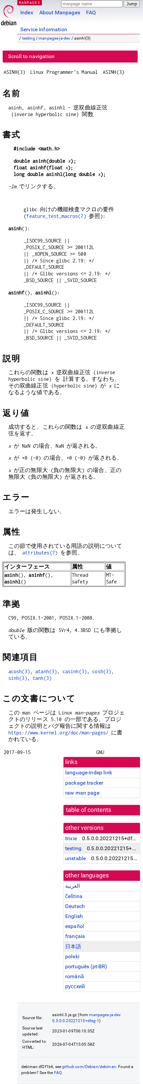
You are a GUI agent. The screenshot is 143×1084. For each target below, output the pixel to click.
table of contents (88, 810)
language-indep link (88, 772)
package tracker (84, 783)
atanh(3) (46, 671)
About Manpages (59, 12)
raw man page (82, 793)
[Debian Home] (8, 13)
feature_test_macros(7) (56, 216)
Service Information (43, 29)
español (74, 926)
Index (26, 12)
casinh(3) (75, 671)
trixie (71, 838)
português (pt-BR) (86, 966)
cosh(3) (101, 671)
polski (72, 956)
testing (28, 38)
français (75, 936)
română (74, 976)
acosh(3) (19, 671)
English (74, 916)
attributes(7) (40, 552)
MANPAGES (29, 2)
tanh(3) (42, 678)
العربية (72, 886)
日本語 (73, 946)
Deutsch (75, 906)
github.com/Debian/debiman (89, 1066)
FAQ (91, 12)
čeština (73, 896)
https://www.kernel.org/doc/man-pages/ (58, 732)
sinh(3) (17, 678)
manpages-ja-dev (54, 38)
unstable (75, 858)
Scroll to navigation (31, 56)
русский (75, 986)
